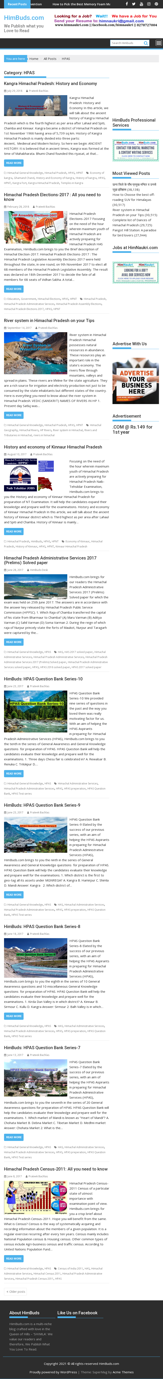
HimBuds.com (24, 17)
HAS (60, 652)
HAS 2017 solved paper (79, 652)
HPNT (79, 173)
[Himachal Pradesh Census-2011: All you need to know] (35, 1183)
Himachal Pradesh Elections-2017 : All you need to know (52, 197)
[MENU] (159, 43)
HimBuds (36, 541)
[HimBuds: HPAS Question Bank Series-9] (35, 819)
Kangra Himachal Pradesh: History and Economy (50, 83)
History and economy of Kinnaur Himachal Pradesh (53, 447)
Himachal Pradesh (55, 173)
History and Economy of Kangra (55, 178)
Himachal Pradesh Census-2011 (34, 1278)
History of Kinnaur (26, 546)
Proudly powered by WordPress (53, 1372)
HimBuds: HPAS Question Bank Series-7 (42, 1047)
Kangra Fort (20, 183)
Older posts (17, 1292)
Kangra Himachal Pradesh (43, 183)
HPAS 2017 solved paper (86, 667)
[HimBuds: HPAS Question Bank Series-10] (35, 693)
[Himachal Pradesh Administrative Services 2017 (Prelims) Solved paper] (35, 577)
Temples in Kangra (72, 183)
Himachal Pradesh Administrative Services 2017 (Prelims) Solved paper (50, 560)
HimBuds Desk (39, 570)
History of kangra (86, 178)
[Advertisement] (137, 88)
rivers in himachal (44, 435)
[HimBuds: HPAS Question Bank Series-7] (35, 1062)
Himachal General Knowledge (25, 173)
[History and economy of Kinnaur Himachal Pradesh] (35, 461)
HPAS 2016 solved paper (55, 667)
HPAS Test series (22, 793)
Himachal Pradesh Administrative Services (29, 304)
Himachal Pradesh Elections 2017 (24, 309)
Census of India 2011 (70, 1268)
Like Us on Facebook (77, 1312)
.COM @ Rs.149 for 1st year (132, 429)
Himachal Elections (49, 299)
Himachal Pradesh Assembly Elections (78, 304)
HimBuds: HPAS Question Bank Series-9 (42, 805)
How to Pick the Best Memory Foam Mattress (53, 4)
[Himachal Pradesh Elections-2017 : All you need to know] (35, 213)
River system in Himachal (68, 430)
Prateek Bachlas (38, 91)
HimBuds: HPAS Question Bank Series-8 (42, 926)
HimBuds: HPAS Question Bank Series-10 (43, 678)
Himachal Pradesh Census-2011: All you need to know (56, 1169)
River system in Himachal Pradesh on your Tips (49, 320)
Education (13, 299)
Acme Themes (123, 1372)
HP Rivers (45, 430)
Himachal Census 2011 (47, 1273)
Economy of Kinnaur (78, 541)
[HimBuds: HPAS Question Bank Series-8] (35, 941)
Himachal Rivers (28, 430)
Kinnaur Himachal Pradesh (71, 546)
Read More (13, 162)
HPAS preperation (75, 788)
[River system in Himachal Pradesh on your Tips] (35, 335)
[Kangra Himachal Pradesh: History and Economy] (35, 98)
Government (28, 299)
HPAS (71, 173)
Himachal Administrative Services (78, 783)
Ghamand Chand (24, 178)
